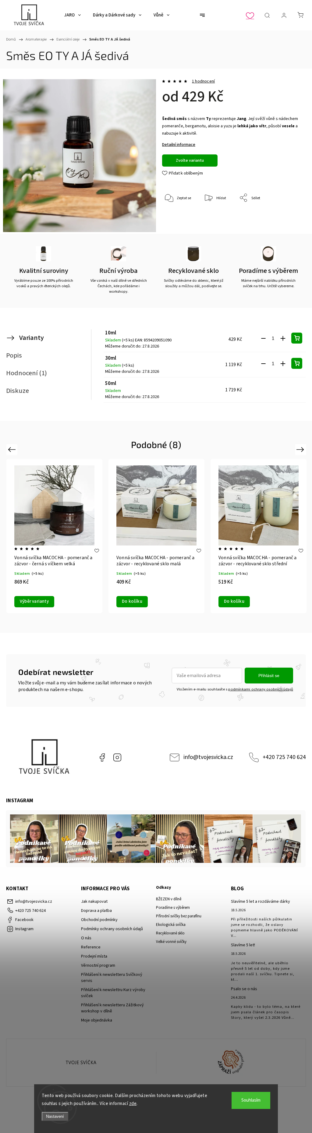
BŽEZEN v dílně (168, 899)
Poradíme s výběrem (173, 907)
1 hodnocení (203, 81)
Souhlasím (251, 1100)
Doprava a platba (96, 911)
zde (133, 1103)
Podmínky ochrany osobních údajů (112, 929)
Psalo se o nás (244, 989)
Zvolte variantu (190, 160)
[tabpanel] (156, 536)
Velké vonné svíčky (171, 941)
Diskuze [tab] (17, 391)
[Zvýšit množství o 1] (282, 338)
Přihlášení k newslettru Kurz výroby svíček (113, 993)
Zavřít (290, 218)
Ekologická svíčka (171, 924)
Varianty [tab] (31, 338)
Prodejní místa (94, 956)
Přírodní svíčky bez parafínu (178, 916)
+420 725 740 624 (284, 757)
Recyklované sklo (170, 933)
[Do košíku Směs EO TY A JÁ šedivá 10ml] (296, 338)
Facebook (102, 757)
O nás (86, 938)
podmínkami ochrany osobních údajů (260, 689)
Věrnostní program (98, 965)
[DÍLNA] (81, 1062)
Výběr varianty (238, 601)
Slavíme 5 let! (243, 945)
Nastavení (55, 1116)
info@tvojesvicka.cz (208, 757)
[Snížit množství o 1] (263, 338)
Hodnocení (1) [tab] (26, 373)
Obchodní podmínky (99, 920)
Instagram (117, 757)
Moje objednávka (96, 1020)
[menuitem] (72, 15)
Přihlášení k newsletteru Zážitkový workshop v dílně (112, 1008)
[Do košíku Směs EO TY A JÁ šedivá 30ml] (296, 363)
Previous (12, 449)
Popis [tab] (14, 355)
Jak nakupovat (94, 901)
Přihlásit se (268, 675)
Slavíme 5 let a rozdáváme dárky (260, 901)
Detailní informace (178, 145)
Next (301, 449)
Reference (91, 947)
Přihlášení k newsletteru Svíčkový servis (111, 978)
